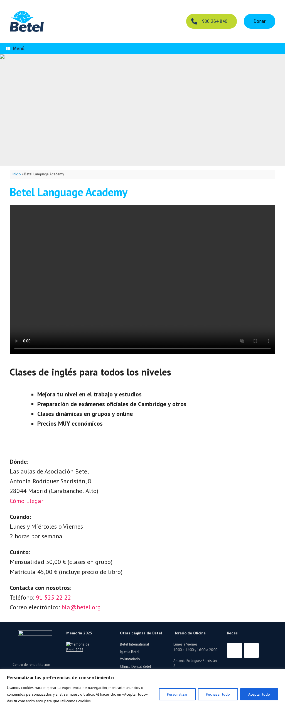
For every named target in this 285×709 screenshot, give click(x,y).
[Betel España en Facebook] (234, 650)
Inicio (17, 174)
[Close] (279, 674)
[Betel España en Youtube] (251, 650)
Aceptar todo (259, 694)
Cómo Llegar (26, 501)
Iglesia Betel (129, 651)
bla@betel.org (81, 607)
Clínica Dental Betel (135, 666)
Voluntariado (130, 659)
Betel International (134, 644)
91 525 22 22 (53, 597)
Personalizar (177, 694)
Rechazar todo (218, 694)
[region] (142, 689)
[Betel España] (27, 21)
